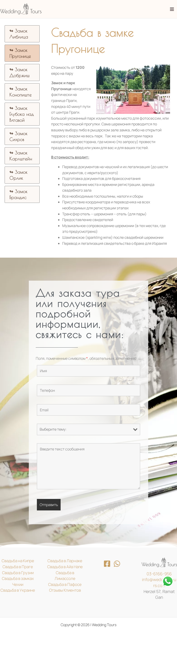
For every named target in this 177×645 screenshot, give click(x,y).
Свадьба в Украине (17, 590)
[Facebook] (107, 563)
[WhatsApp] (117, 563)
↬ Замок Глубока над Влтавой (21, 114)
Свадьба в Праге (18, 566)
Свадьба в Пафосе (65, 584)
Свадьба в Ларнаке (64, 560)
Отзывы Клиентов (65, 590)
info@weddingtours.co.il (159, 582)
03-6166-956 (159, 573)
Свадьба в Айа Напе (65, 566)
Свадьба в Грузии (18, 572)
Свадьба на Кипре (18, 560)
